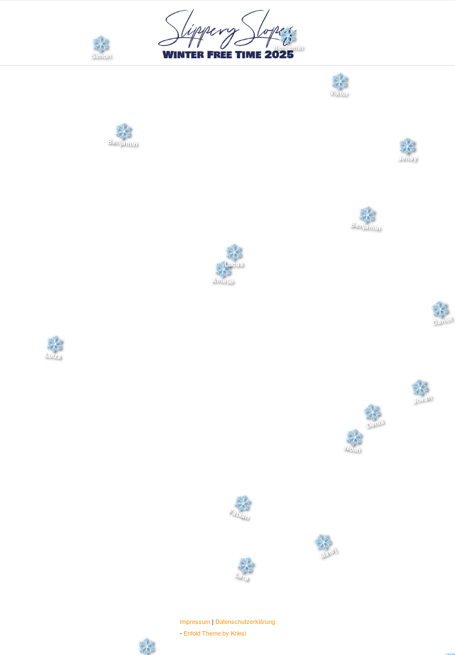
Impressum (195, 621)
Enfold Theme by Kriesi (215, 632)
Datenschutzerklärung (245, 621)
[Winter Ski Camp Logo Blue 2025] (228, 33)
